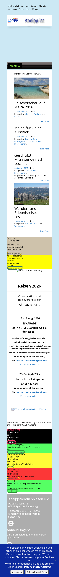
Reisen (17, 116)
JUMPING (11, 442)
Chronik (42, 6)
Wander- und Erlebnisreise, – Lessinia (26, 212)
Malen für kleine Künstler (28, 129)
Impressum (12, 9)
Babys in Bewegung (15, 452)
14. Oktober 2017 (22, 136)
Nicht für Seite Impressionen (25, 171)
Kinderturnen (12, 478)
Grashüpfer (12, 491)
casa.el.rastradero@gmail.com (32, 360)
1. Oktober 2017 (21, 221)
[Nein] (55, 560)
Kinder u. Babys (31, 139)
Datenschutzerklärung (28, 9)
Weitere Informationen (29, 364)
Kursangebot (19, 141)
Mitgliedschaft (14, 6)
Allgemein (29, 114)
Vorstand (25, 6)
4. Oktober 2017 (21, 168)
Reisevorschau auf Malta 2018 (29, 104)
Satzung (34, 6)
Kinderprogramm (14, 268)
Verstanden (17, 572)
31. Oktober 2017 (22, 111)
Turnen (10, 466)
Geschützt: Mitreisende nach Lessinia (28, 159)
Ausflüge (37, 114)
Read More (44, 121)
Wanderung (19, 226)
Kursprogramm (13, 253)
